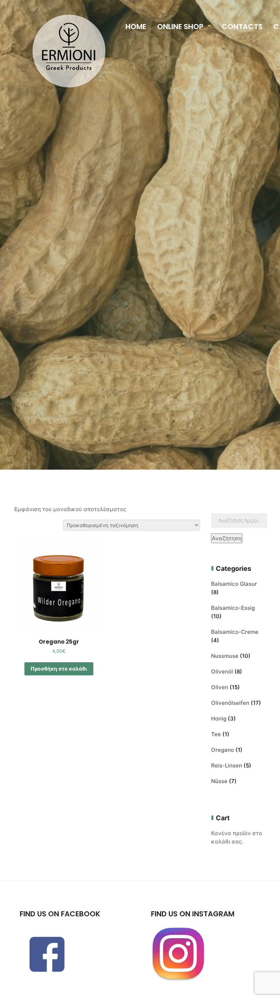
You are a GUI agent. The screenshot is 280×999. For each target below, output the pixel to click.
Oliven (219, 687)
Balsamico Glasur (234, 583)
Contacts (242, 26)
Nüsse (219, 781)
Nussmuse (224, 655)
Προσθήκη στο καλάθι (59, 669)
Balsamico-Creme (234, 631)
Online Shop (180, 26)
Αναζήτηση (227, 538)
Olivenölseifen (230, 702)
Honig (218, 718)
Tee (216, 734)
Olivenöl (222, 671)
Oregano (222, 749)
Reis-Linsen (226, 765)
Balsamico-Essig (233, 607)
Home (135, 26)
